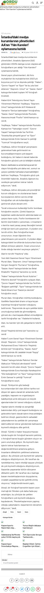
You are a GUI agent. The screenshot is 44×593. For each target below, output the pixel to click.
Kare (26, 512)
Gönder (4, 560)
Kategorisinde (7, 517)
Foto (12, 512)
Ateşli (5, 512)
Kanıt (19, 512)
